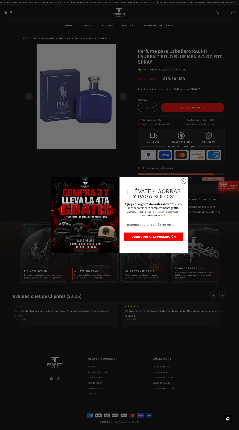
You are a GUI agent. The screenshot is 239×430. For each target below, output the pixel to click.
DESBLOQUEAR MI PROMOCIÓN (154, 237)
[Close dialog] (183, 181)
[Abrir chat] (228, 419)
